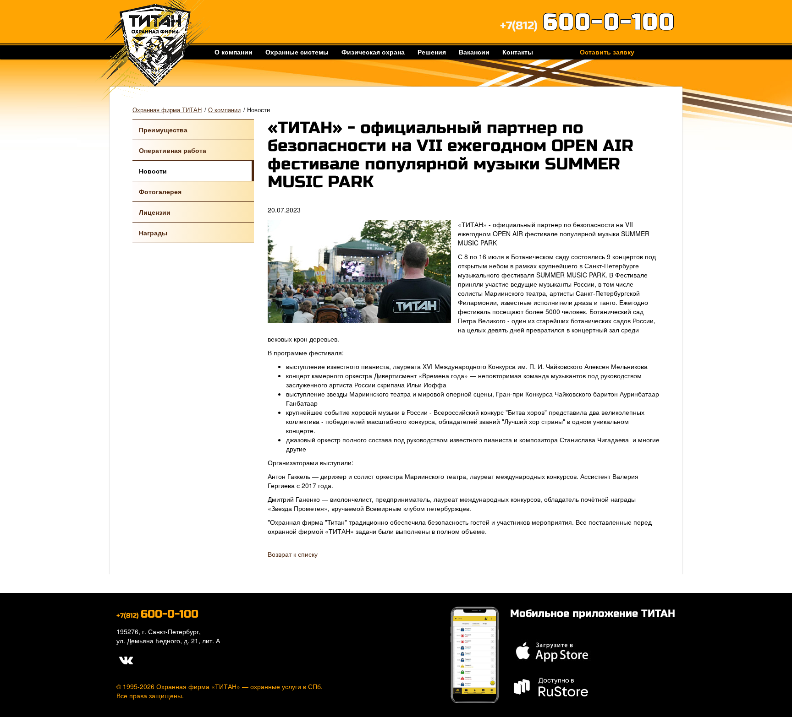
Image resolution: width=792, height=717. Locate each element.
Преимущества (163, 129)
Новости (153, 170)
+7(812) (588, 26)
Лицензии (154, 212)
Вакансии (474, 51)
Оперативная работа (172, 150)
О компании (233, 51)
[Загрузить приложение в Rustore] (551, 685)
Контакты (517, 51)
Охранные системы (297, 51)
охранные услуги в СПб (285, 686)
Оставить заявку (607, 51)
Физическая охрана (373, 51)
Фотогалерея (160, 191)
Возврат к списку (293, 554)
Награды (153, 232)
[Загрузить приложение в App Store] (551, 650)
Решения (432, 51)
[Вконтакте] (125, 659)
